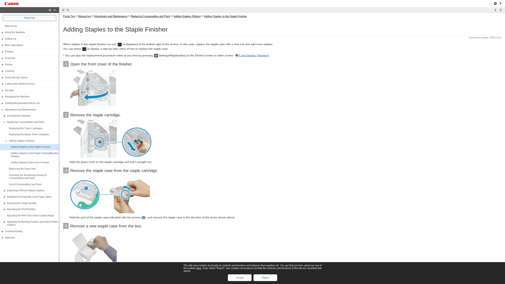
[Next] (500, 10)
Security (9, 90)
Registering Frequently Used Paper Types (29, 196)
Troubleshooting (13, 231)
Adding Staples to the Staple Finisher (30, 147)
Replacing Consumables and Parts (25, 122)
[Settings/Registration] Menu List (22, 103)
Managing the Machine (17, 96)
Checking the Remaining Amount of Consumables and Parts (28, 177)
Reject (265, 277)
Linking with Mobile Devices (20, 83)
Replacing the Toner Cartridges (25, 128)
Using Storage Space (16, 77)
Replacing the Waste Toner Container (29, 134)
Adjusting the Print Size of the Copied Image (30, 215)
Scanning (10, 58)
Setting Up (10, 38)
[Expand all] (50, 10)
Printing (9, 51)
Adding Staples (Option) (22, 140)
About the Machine (15, 32)
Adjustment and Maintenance (20, 109)
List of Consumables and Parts (25, 184)
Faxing (8, 64)
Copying (9, 71)
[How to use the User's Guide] (500, 3)
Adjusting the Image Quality (21, 203)
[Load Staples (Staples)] (254, 55)
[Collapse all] (55, 10)
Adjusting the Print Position (21, 209)
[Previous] (495, 10)
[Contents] (63, 10)
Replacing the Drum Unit (22, 168)
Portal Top (29, 18)
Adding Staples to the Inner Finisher (30, 162)
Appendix (10, 237)
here (198, 268)
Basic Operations (14, 45)
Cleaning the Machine (19, 115)
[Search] (68, 10)
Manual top (11, 26)
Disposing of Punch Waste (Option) (25, 190)
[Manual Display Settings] (495, 3)
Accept (239, 277)
